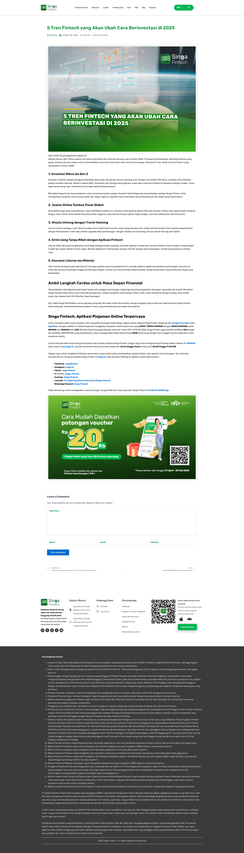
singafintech (71, 364)
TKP (178, 7)
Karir (129, 7)
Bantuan (152, 7)
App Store (53, 326)
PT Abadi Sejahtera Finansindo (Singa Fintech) (87, 380)
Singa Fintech (71, 377)
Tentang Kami (118, 7)
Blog (143, 7)
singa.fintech (68, 370)
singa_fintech (72, 374)
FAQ (136, 7)
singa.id (70, 367)
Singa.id (102, 357)
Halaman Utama (81, 7)
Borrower (95, 7)
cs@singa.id (67, 346)
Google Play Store (181, 323)
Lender (106, 7)
